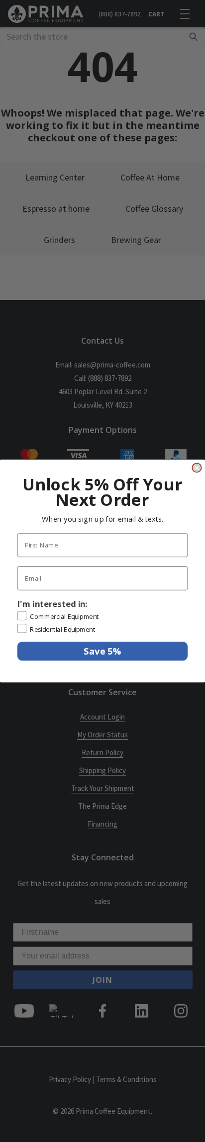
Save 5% (102, 651)
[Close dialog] (196, 467)
